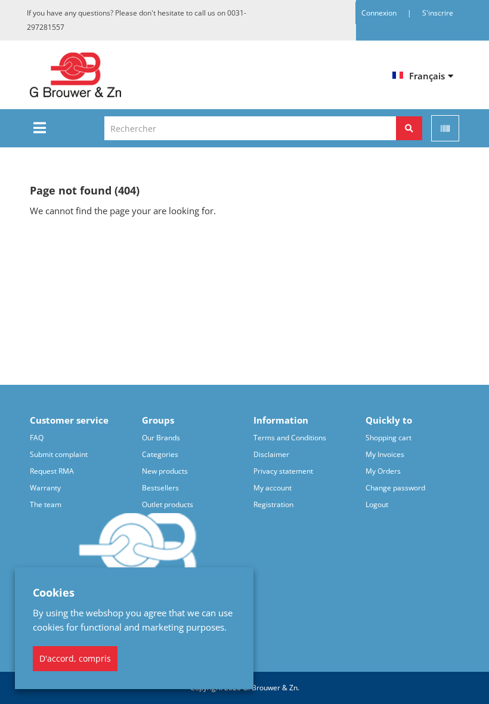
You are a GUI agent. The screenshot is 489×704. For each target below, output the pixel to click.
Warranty (45, 488)
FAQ (37, 438)
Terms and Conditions (289, 438)
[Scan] (445, 128)
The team (45, 504)
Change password (395, 488)
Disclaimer (271, 454)
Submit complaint (59, 454)
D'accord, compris (75, 658)
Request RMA (52, 471)
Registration (273, 504)
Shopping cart (388, 438)
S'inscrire (437, 13)
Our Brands (161, 438)
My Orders (383, 471)
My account (272, 488)
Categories (160, 454)
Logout (377, 504)
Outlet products (167, 504)
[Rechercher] (409, 128)
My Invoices (385, 454)
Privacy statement (283, 471)
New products (165, 471)
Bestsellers (160, 488)
